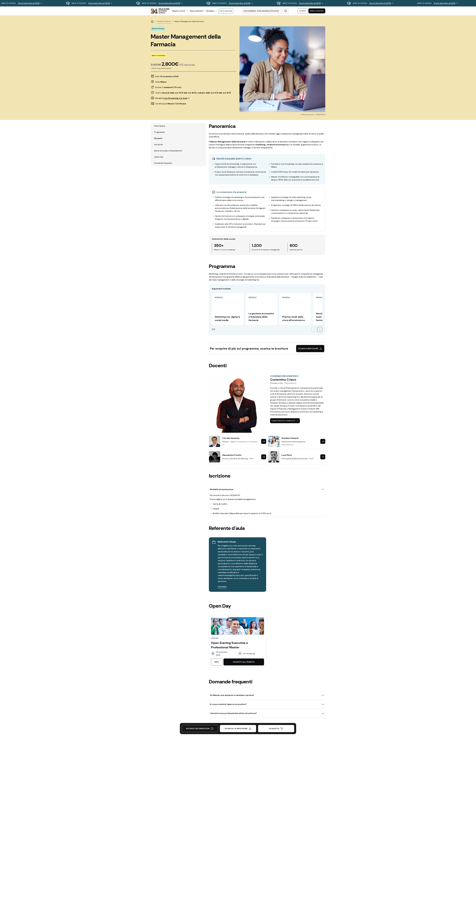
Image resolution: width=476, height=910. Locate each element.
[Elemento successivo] (319, 329)
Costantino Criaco (283, 379)
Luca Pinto (287, 455)
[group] (238, 3)
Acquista (274, 728)
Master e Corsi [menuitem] (178, 11)
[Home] (152, 21)
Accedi (302, 11)
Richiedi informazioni (198, 728)
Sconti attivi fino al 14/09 (29, 3)
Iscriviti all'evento (244, 662)
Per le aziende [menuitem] (226, 11)
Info (216, 662)
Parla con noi (317, 11)
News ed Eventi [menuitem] (196, 11)
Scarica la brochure (236, 728)
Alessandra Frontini (231, 455)
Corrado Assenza (230, 438)
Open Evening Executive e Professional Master (229, 645)
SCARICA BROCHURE (308, 348)
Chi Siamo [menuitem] (210, 11)
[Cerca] (285, 10)
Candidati (222, 587)
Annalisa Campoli (290, 438)
